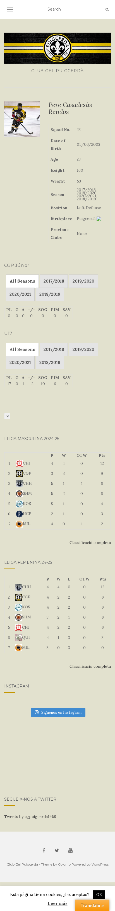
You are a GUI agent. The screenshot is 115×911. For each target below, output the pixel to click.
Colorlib (64, 864)
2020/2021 (20, 294)
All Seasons (22, 281)
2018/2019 (49, 294)
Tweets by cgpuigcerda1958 (30, 816)
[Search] (107, 9)
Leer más (58, 903)
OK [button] (99, 894)
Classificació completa (90, 542)
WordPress (100, 864)
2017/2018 (54, 281)
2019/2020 (83, 281)
